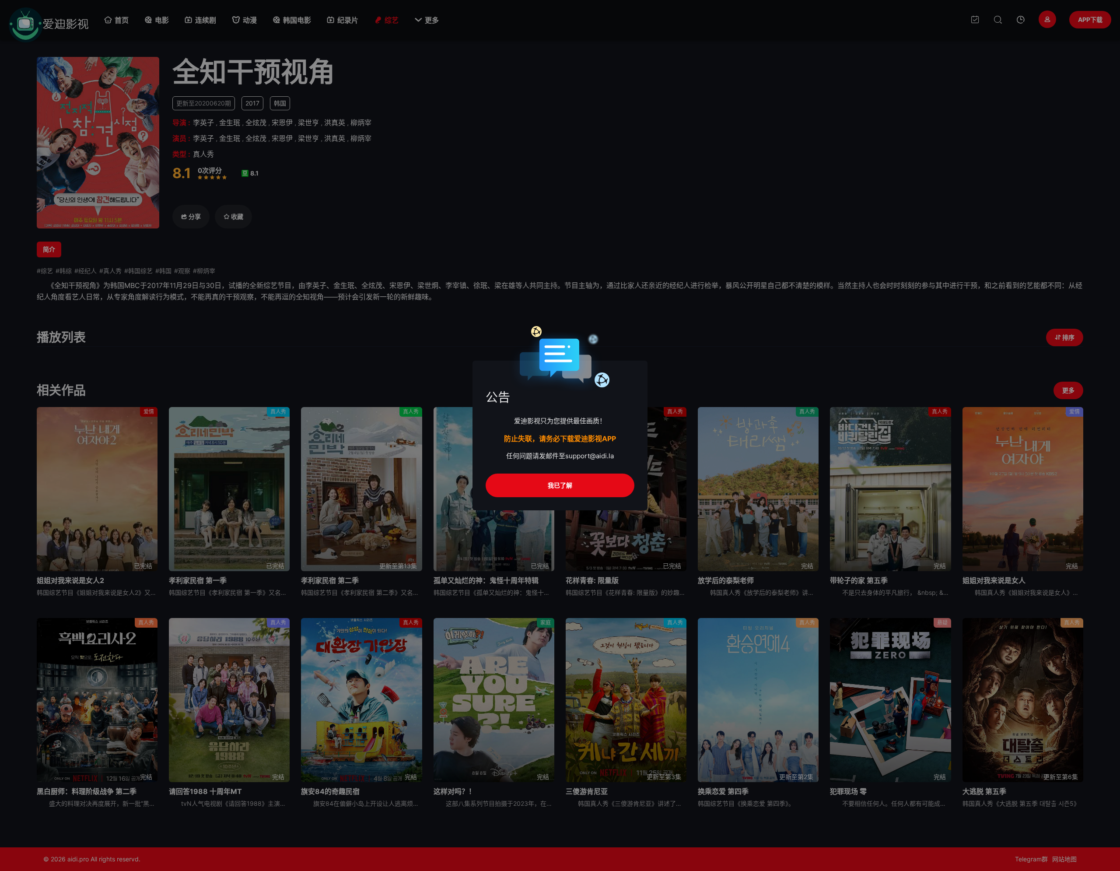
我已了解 (560, 485)
